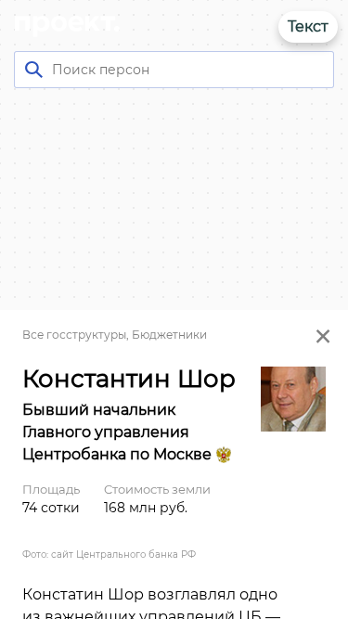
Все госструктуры (74, 335)
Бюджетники (169, 335)
